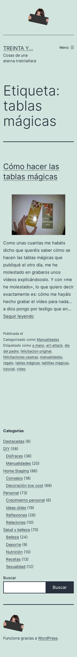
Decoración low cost (24, 485)
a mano (38, 345)
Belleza (12, 537)
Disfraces (14, 456)
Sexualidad (15, 566)
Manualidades (48, 339)
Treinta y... (18, 48)
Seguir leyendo (18, 316)
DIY (6, 448)
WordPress (48, 638)
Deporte (13, 544)
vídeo (21, 369)
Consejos (14, 478)
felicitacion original (36, 351)
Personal (11, 493)
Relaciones (15, 522)
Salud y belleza (16, 529)
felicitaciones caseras (20, 357)
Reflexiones (16, 515)
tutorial (9, 369)
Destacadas (13, 441)
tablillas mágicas (55, 363)
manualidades (51, 357)
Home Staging (16, 471)
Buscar (9, 578)
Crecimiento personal (25, 500)
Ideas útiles (16, 507)
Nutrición (14, 552)
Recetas (13, 559)
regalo (8, 363)
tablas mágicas (27, 363)
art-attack (54, 345)
